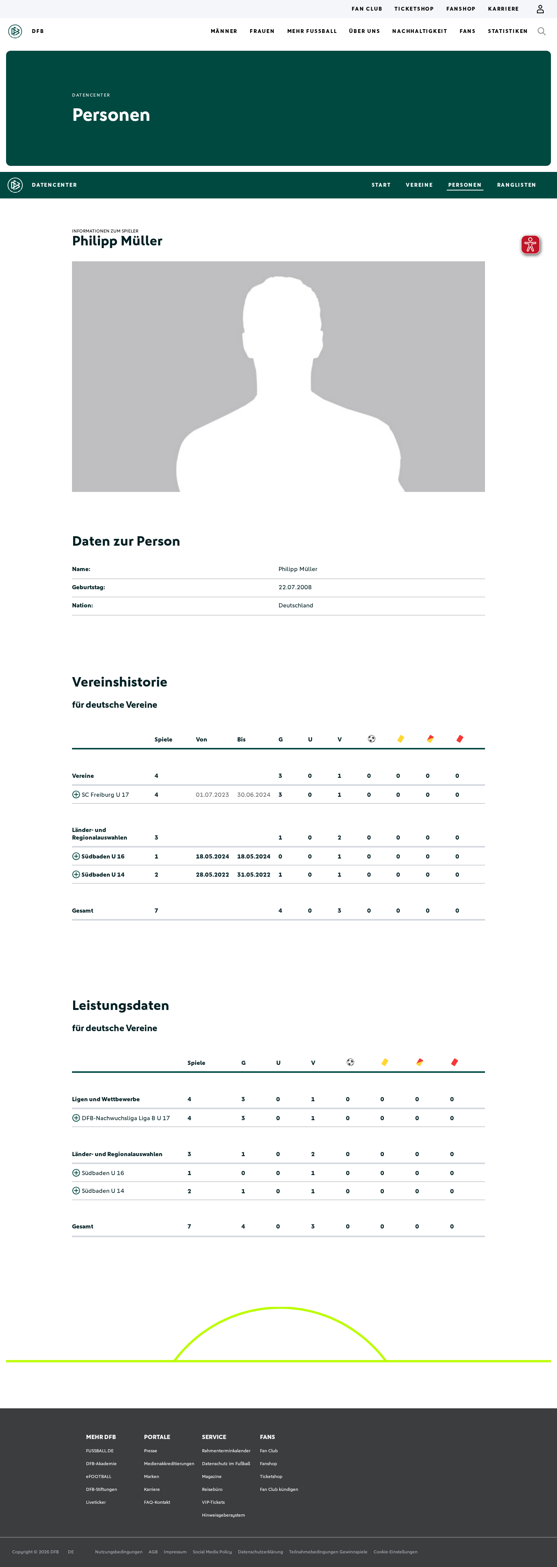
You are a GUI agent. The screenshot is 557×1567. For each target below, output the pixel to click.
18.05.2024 (212, 857)
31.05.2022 (254, 875)
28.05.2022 (212, 875)
